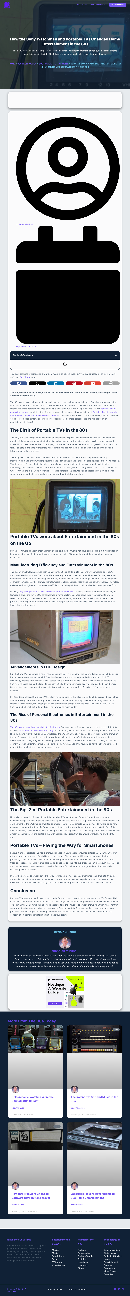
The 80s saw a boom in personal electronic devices (35, 727)
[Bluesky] (119, 1289)
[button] (116, 355)
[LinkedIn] (123, 1289)
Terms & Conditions (77, 1289)
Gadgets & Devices (113, 1256)
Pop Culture (58, 1256)
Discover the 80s (117, 5)
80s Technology (27, 63)
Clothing (82, 1259)
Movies (55, 1250)
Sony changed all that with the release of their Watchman (46, 591)
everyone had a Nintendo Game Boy (36, 730)
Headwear (83, 1265)
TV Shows (57, 1262)
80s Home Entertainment (53, 63)
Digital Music (110, 1253)
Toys (54, 1259)
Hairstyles (83, 1262)
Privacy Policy (55, 1289)
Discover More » (19, 1108)
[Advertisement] (65, 99)
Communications (112, 1250)
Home (12, 63)
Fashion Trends (85, 1256)
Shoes (81, 1268)
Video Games (58, 1265)
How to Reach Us (98, 5)
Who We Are (82, 5)
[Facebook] (115, 1289)
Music (55, 1253)
